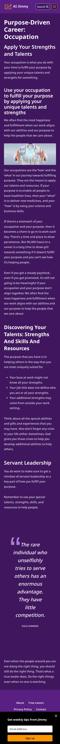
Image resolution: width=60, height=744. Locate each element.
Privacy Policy (23, 709)
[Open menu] (55, 7)
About (20, 703)
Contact (41, 709)
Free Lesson (36, 703)
